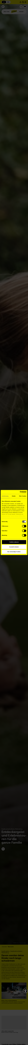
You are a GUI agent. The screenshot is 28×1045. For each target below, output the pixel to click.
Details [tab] (14, 496)
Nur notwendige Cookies (14, 551)
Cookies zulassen (14, 542)
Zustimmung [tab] (5, 496)
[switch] (24, 526)
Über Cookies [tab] (22, 496)
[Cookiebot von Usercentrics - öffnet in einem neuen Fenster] (20, 492)
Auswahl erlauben (14, 547)
